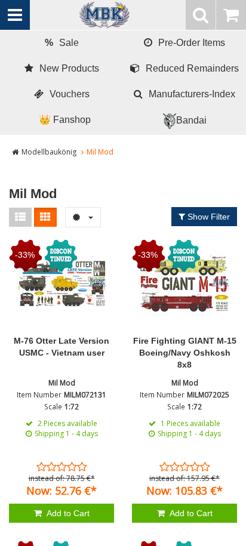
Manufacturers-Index (192, 94)
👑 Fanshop (65, 120)
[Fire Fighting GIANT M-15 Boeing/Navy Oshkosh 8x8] (184, 284)
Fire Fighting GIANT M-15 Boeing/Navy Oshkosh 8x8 (184, 352)
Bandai (191, 120)
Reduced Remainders (192, 68)
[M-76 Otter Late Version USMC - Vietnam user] (61, 284)
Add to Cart (67, 513)
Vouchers (70, 94)
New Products (69, 68)
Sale (62, 43)
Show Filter (207, 216)
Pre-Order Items (191, 43)
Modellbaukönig (48, 152)
